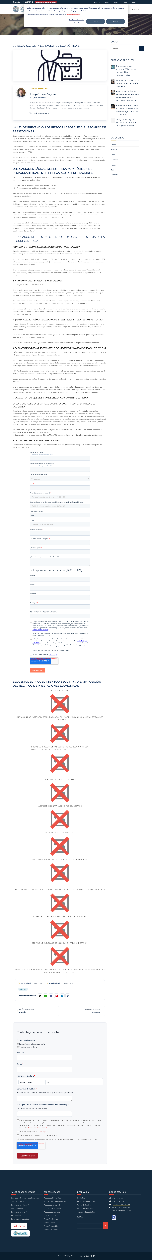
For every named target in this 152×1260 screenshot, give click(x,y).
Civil (112, 170)
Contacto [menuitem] (134, 9)
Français (134, 2)
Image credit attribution (86, 1212)
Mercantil (114, 160)
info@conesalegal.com (121, 1204)
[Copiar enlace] (67, 995)
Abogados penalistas (52, 1212)
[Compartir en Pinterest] (56, 995)
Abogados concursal (52, 1205)
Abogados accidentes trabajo (55, 1201)
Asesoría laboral (50, 1216)
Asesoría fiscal (49, 1223)
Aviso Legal (41, 1131)
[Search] (141, 48)
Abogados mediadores (53, 1209)
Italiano (97, 2)
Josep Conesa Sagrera (43, 94)
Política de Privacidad (36, 1128)
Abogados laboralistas (52, 1198)
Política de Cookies (84, 1205)
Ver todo (115, 175)
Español (116, 2)
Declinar (115, 21)
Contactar (16, 2)
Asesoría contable (51, 1226)
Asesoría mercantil (51, 1230)
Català (125, 2)
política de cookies (73, 14)
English (106, 2)
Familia (113, 165)
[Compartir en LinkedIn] (62, 995)
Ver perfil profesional (38, 113)
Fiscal (113, 155)
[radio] (60, 1044)
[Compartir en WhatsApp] (45, 995)
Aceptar (95, 21)
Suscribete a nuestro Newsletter (46, 2)
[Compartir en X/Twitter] (40, 995)
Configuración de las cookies (76, 21)
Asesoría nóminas (51, 1219)
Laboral (22, 989)
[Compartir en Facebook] (51, 995)
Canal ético (81, 1198)
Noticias (114, 149)
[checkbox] (60, 1046)
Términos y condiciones (86, 1201)
